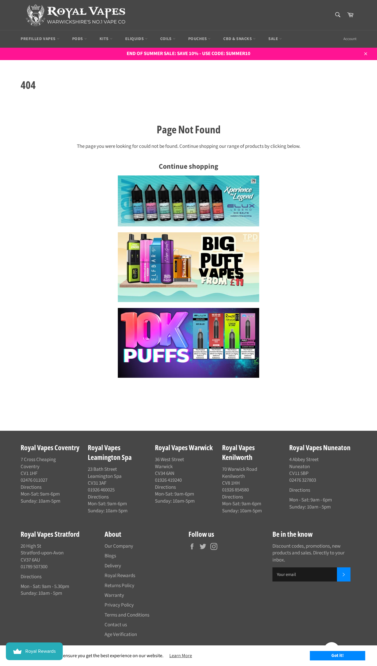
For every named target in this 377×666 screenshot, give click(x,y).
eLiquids (135, 39)
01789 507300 (34, 566)
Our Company (119, 546)
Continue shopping (188, 166)
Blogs (110, 555)
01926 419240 (168, 480)
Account (349, 39)
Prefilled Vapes (39, 39)
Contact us (116, 624)
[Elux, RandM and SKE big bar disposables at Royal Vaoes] (188, 343)
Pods (78, 39)
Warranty (114, 595)
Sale (273, 39)
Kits (105, 39)
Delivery (113, 565)
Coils (166, 39)
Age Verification (121, 634)
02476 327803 (302, 480)
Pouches (198, 39)
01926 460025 (101, 489)
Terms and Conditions (127, 615)
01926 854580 (235, 489)
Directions (31, 487)
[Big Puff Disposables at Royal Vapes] (188, 267)
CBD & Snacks (238, 39)
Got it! (337, 655)
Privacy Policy (119, 605)
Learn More (180, 655)
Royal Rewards (120, 575)
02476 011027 (34, 480)
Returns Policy (119, 585)
